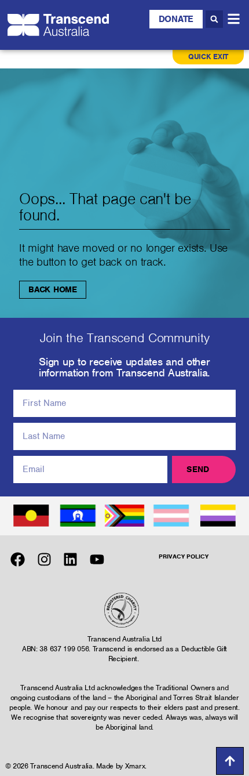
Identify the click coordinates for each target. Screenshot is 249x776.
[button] (214, 19)
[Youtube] (97, 559)
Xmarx (135, 766)
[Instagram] (44, 559)
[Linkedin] (70, 559)
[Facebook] (17, 559)
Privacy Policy (183, 556)
